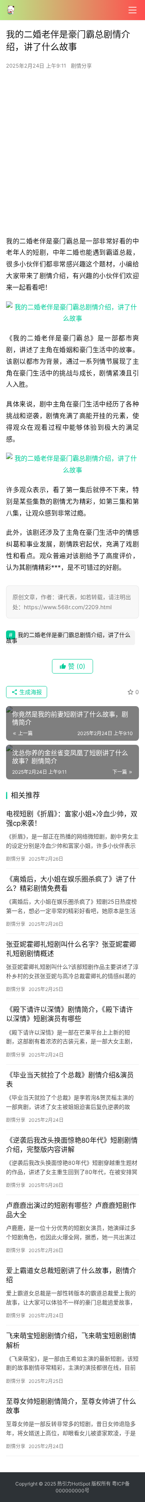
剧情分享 (81, 65)
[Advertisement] (72, 154)
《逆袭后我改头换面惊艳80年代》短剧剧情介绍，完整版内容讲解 (72, 1145)
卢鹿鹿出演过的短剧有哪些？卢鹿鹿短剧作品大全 (71, 1210)
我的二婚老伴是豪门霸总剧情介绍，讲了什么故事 (68, 637)
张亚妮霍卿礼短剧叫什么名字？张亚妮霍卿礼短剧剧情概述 (71, 949)
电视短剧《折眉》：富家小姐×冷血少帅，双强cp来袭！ (71, 818)
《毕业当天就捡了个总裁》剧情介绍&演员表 (70, 1079)
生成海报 (30, 691)
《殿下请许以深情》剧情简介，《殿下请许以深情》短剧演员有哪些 (69, 1014)
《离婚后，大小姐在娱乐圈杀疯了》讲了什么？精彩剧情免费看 (71, 883)
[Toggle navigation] (132, 10)
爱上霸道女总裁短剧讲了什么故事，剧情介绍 (71, 1275)
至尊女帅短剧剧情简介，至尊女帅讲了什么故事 (71, 1406)
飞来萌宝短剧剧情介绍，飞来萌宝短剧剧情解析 (71, 1340)
